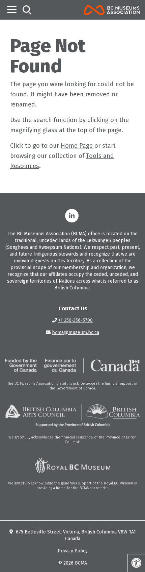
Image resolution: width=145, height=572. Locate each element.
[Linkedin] (72, 215)
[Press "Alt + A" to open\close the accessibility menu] (136, 563)
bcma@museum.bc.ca (75, 332)
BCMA (81, 563)
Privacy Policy (73, 551)
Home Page (77, 145)
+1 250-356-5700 (75, 320)
